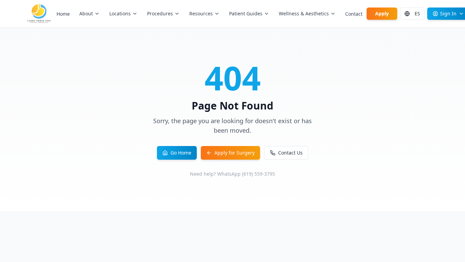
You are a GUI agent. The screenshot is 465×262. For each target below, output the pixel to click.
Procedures (160, 13)
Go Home (181, 152)
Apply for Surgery (234, 152)
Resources (201, 13)
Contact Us (290, 152)
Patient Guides (245, 13)
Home (63, 14)
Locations (120, 13)
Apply (382, 13)
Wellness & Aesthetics (304, 13)
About (86, 13)
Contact (354, 14)
